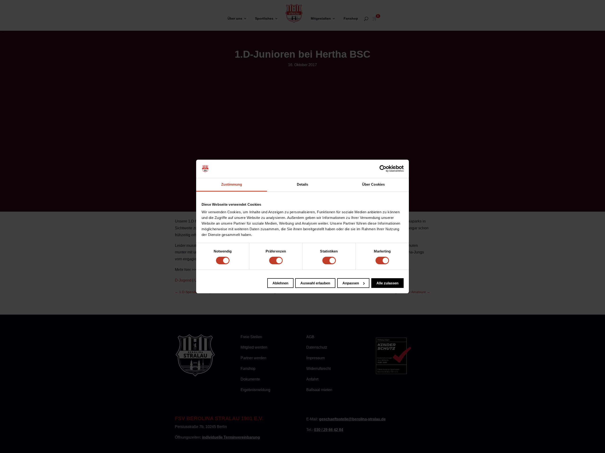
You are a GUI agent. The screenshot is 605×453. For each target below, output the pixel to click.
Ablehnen (280, 283)
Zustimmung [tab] (231, 184)
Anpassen (350, 283)
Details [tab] (302, 184)
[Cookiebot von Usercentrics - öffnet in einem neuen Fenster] (383, 168)
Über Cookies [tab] (373, 184)
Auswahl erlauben (315, 283)
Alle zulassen (387, 283)
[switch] (276, 260)
